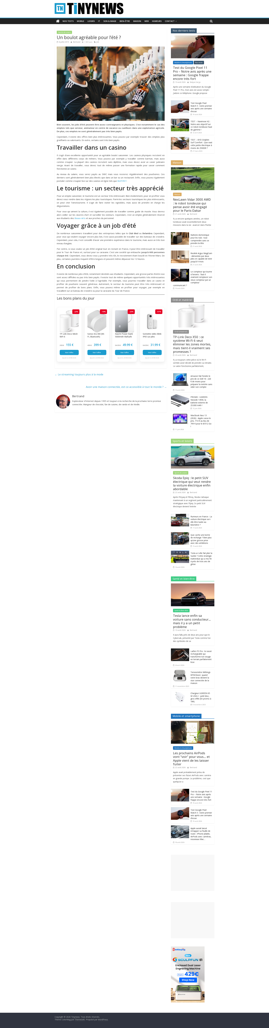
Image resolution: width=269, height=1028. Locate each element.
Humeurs (157, 21)
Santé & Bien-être (181, 610)
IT (99, 21)
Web (146, 21)
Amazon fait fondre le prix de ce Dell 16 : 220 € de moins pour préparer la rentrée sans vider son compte (201, 381)
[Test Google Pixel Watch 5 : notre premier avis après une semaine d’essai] (180, 101)
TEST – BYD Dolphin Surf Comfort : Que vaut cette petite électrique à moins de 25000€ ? (201, 143)
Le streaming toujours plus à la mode (79, 374)
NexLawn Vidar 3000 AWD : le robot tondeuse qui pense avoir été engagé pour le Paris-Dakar (192, 205)
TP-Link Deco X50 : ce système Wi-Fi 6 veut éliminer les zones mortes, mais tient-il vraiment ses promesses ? (192, 344)
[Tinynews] (58, 21)
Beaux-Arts (80, 218)
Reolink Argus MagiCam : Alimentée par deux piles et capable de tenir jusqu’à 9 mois (201, 257)
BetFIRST (122, 180)
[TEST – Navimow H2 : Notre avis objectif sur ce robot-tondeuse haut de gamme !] (180, 120)
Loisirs (91, 21)
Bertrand (77, 42)
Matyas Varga (195, 82)
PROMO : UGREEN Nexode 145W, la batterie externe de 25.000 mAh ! (199, 401)
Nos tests (68, 21)
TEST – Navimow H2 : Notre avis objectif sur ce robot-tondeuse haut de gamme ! (201, 125)
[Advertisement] (192, 873)
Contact (170, 21)
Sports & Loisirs (64, 32)
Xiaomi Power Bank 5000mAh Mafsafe (124, 335)
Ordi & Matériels (180, 332)
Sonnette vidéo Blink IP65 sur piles (152, 335)
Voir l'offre (69, 352)
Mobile (80, 21)
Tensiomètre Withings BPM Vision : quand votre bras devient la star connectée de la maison (200, 677)
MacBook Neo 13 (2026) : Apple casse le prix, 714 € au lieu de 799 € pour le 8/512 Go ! (201, 421)
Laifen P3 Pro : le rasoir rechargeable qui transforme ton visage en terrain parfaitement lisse (201, 656)
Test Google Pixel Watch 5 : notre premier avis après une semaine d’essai (201, 107)
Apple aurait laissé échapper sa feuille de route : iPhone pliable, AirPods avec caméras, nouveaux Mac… (201, 834)
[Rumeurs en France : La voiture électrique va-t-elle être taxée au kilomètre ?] (180, 515)
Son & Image (109, 21)
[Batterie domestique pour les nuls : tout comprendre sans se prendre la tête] (180, 233)
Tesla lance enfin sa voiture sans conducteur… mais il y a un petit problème (192, 621)
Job (97, 42)
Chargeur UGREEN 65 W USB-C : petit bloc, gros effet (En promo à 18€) (201, 697)
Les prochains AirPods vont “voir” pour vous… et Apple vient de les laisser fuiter (191, 758)
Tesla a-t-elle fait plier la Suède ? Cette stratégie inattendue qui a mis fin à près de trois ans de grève (201, 558)
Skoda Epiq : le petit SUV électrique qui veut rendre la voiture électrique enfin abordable (192, 483)
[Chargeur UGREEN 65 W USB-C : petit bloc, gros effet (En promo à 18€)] (180, 692)
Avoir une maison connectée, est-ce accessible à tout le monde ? (126, 387)
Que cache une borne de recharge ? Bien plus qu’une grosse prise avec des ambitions (201, 539)
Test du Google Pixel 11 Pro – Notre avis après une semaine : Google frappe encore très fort (192, 73)
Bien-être (125, 21)
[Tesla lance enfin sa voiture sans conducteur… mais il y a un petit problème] (192, 585)
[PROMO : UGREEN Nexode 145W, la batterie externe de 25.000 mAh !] (180, 395)
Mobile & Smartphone (183, 62)
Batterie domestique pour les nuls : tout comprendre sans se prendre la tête (200, 239)
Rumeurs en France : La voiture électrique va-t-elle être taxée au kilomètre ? (201, 520)
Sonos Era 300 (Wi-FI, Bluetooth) (96, 335)
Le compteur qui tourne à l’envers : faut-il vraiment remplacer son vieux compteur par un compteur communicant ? (192, 278)
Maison (137, 21)
